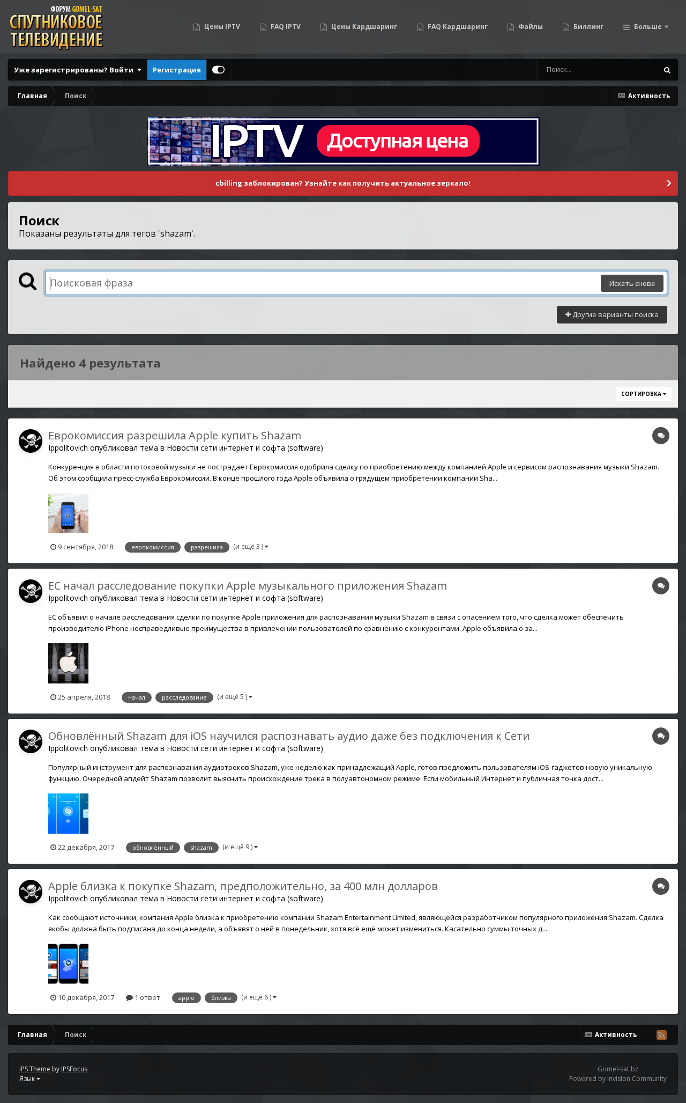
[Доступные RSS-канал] (661, 1035)
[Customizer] (218, 70)
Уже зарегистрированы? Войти (75, 70)
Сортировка (642, 394)
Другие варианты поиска (615, 314)
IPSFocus (74, 1068)
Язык (27, 1078)
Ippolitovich (68, 448)
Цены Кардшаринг (363, 26)
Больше (647, 26)
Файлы (530, 26)
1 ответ (146, 997)
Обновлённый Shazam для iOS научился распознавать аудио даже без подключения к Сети (289, 736)
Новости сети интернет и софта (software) (245, 448)
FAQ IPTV (285, 26)
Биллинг (587, 26)
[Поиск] (667, 70)
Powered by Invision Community (618, 1078)
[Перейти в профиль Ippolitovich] (30, 441)
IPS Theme (34, 1068)
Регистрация (177, 70)
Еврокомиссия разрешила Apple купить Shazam (174, 435)
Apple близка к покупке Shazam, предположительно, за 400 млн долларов (243, 886)
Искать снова (632, 283)
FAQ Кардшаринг (457, 26)
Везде (633, 69)
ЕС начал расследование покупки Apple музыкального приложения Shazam (247, 585)
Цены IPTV (221, 26)
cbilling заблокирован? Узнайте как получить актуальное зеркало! (343, 183)
